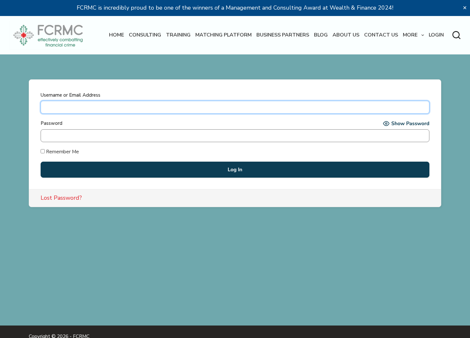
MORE (410, 34)
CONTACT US (381, 34)
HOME (116, 34)
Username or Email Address (70, 95)
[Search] (456, 35)
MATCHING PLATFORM (223, 34)
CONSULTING (145, 34)
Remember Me (62, 152)
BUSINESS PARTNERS (282, 34)
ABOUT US (346, 34)
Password (51, 123)
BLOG (321, 34)
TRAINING (178, 34)
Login (436, 34)
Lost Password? (61, 198)
